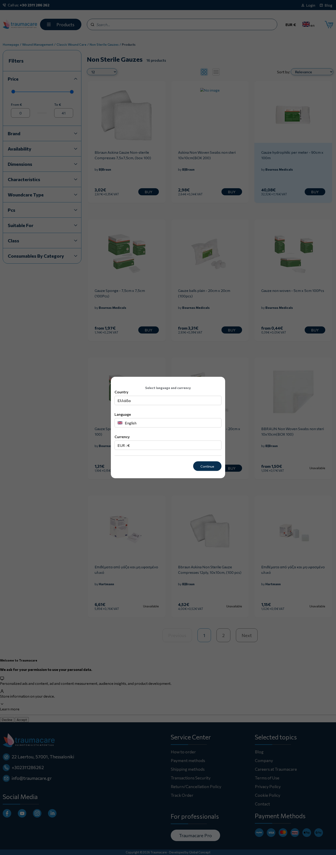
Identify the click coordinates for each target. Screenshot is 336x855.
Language (123, 414)
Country (121, 391)
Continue (207, 466)
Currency (122, 436)
